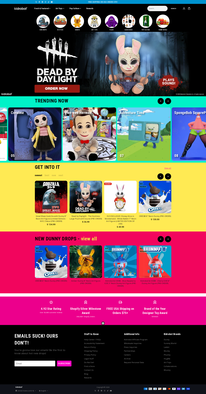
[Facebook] (39, 2)
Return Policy (90, 347)
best (47, 175)
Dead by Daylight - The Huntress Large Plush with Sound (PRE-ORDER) (86, 217)
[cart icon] (189, 8)
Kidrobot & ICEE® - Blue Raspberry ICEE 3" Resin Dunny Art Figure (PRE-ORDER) (120, 283)
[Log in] (184, 8)
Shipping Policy (91, 351)
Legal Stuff (89, 358)
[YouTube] (51, 2)
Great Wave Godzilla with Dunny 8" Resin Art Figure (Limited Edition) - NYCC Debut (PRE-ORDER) (51, 218)
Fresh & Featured (41, 8)
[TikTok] (48, 2)
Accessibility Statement (94, 343)
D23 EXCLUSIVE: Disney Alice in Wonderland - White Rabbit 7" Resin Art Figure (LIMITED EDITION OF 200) (120, 220)
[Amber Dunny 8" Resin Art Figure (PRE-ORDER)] (86, 261)
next (61, 175)
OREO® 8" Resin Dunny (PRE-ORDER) (155, 216)
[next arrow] (199, 89)
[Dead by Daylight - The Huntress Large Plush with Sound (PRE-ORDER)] (86, 197)
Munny (167, 351)
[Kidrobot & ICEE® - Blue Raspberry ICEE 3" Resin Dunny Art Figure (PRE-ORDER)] (120, 261)
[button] (173, 8)
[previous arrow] (192, 89)
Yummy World (170, 343)
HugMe (167, 358)
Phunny (167, 355)
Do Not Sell (89, 362)
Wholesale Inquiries (133, 343)
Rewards (89, 8)
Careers (127, 355)
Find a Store (89, 366)
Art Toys (59, 8)
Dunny (167, 339)
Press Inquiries (130, 347)
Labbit (166, 347)
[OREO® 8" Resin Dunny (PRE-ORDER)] (155, 197)
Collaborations (170, 366)
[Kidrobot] (20, 8)
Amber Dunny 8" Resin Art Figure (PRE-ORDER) (85, 282)
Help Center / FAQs (92, 339)
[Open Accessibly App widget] (103, 323)
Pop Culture (74, 8)
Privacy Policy (90, 355)
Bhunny (167, 370)
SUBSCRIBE (64, 363)
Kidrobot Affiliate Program (136, 339)
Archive (127, 358)
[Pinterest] (42, 2)
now (54, 175)
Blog (86, 374)
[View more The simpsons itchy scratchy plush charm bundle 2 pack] (103, 64)
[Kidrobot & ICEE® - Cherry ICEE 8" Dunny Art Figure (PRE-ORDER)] (155, 261)
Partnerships (129, 351)
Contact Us (89, 370)
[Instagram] (45, 2)
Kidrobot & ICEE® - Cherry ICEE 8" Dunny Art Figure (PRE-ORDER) (155, 282)
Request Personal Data (134, 362)
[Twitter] (36, 2)
